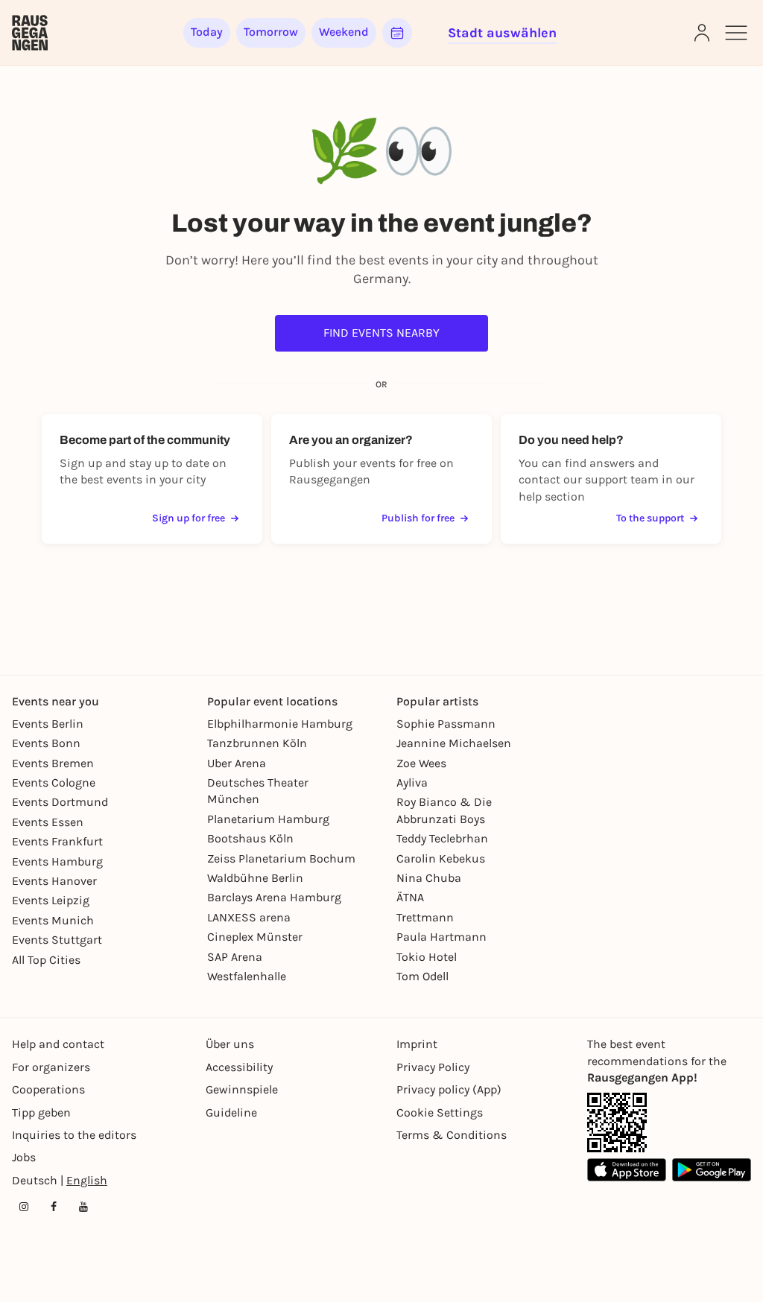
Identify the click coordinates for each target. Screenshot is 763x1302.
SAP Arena (234, 957)
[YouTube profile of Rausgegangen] (83, 1207)
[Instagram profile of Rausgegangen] (24, 1207)
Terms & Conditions (451, 1135)
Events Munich (53, 920)
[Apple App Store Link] (626, 1169)
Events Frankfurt (57, 841)
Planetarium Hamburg (268, 819)
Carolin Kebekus (440, 858)
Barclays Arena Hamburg (274, 897)
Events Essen (47, 822)
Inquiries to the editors (74, 1135)
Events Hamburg (57, 861)
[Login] (701, 33)
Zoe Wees (421, 763)
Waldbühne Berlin (255, 878)
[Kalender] (397, 33)
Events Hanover (54, 881)
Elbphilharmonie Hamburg (279, 724)
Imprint (416, 1044)
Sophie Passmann (446, 724)
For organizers (51, 1067)
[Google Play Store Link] (711, 1169)
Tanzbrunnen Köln (257, 743)
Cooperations (48, 1089)
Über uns (230, 1044)
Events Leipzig (50, 900)
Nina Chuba (428, 878)
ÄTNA (410, 897)
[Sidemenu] (736, 33)
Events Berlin (47, 724)
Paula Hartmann (441, 937)
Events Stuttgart (57, 940)
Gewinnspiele (242, 1089)
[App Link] (617, 1122)
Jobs (24, 1157)
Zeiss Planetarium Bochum (281, 858)
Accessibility (239, 1067)
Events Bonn (46, 743)
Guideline (231, 1112)
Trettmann (425, 917)
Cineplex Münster (255, 937)
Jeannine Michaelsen (453, 743)
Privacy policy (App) (448, 1089)
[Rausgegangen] (30, 33)
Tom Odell (422, 976)
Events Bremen (53, 763)
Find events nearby (381, 333)
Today (207, 32)
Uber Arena (236, 763)
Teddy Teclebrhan (442, 838)
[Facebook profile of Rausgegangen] (54, 1207)
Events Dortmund (60, 802)
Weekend (344, 32)
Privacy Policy (432, 1067)
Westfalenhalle (246, 976)
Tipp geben (41, 1112)
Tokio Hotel (426, 957)
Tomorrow (271, 32)
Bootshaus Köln (250, 838)
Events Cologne (53, 782)
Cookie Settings (439, 1112)
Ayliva (412, 782)
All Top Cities (46, 960)
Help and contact (58, 1044)
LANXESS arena (249, 917)
